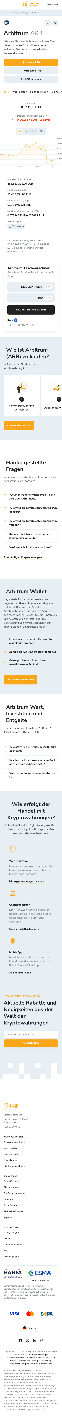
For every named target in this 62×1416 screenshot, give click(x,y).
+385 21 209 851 (12, 1126)
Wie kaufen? (19, 92)
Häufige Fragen (39, 92)
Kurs (6, 92)
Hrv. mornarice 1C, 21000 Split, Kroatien (16, 1121)
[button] (31, 496)
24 (20, 131)
